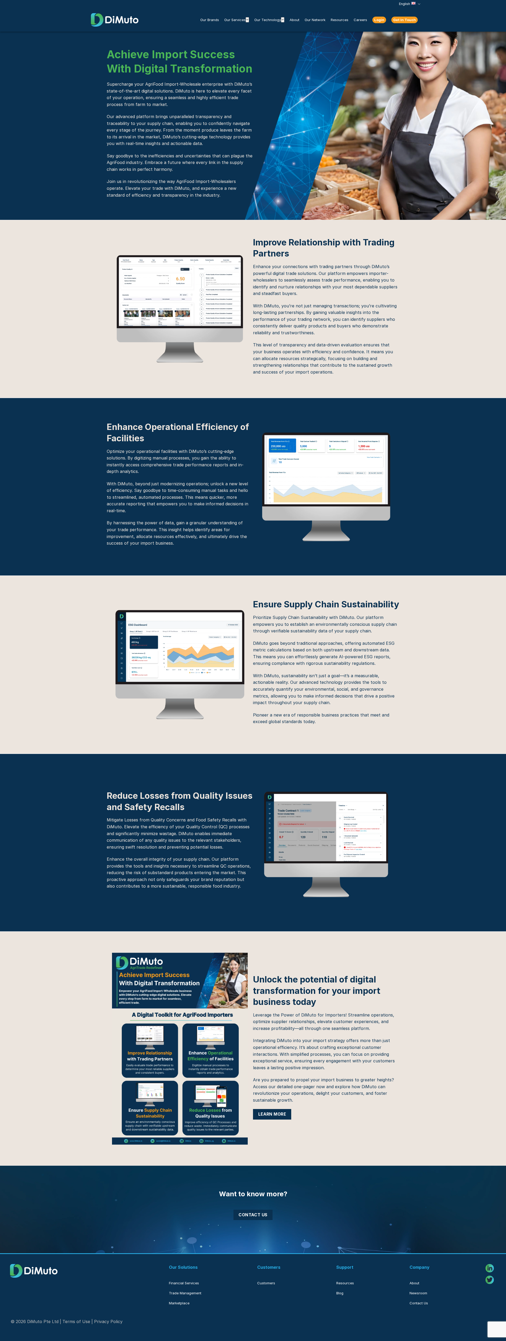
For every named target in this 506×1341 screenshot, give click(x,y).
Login (379, 20)
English (404, 4)
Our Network (315, 20)
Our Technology (267, 20)
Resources (339, 20)
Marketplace (179, 1303)
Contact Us (253, 1214)
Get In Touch (404, 20)
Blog (339, 1293)
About (294, 20)
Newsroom (418, 1293)
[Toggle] (247, 19)
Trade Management (185, 1293)
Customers (266, 1283)
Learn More (272, 1114)
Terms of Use (76, 1321)
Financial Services (184, 1283)
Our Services (235, 20)
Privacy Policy (108, 1321)
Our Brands (209, 20)
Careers (360, 20)
